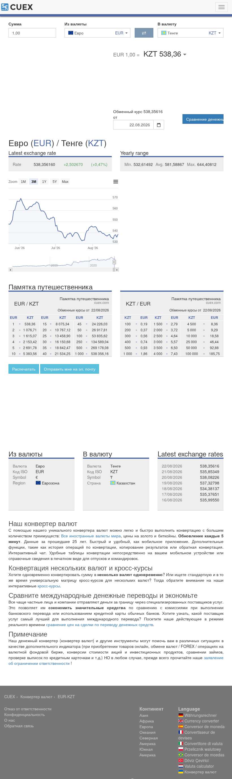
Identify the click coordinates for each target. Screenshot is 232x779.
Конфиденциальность (24, 714)
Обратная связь (19, 725)
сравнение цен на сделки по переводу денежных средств (99, 624)
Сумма (15, 24)
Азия (143, 715)
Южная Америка (147, 752)
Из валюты (76, 24)
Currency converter (201, 721)
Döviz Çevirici (196, 760)
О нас (9, 720)
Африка (146, 721)
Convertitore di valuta (203, 743)
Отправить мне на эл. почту (69, 369)
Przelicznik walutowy (202, 749)
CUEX (9, 696)
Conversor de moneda (204, 726)
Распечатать (23, 369)
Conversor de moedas (203, 755)
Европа (146, 726)
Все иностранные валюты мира (91, 535)
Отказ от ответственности (27, 708)
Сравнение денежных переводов (205, 119)
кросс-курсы (49, 585)
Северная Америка (148, 740)
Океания (147, 732)
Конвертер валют (36, 696)
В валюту (167, 24)
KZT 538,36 (163, 53)
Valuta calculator (198, 766)
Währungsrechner (200, 715)
